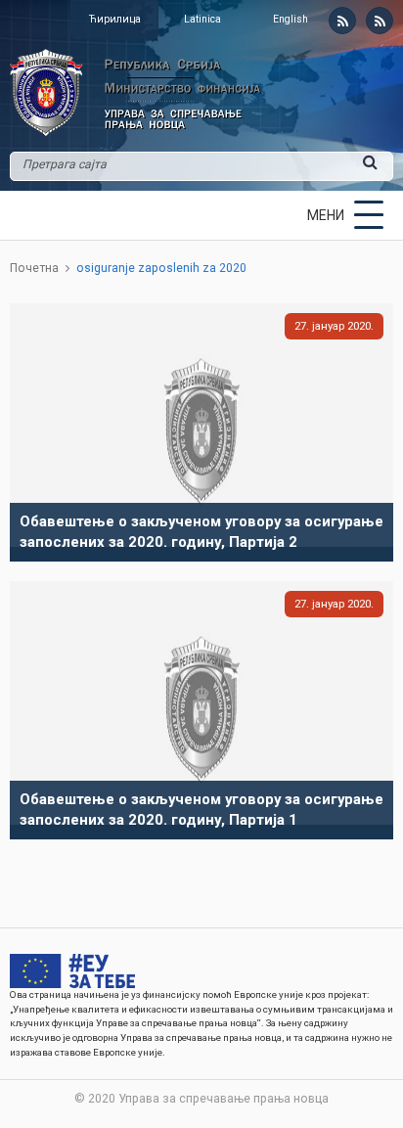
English (290, 19)
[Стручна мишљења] (379, 20)
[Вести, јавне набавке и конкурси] (342, 20)
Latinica (202, 19)
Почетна (34, 268)
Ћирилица (115, 19)
